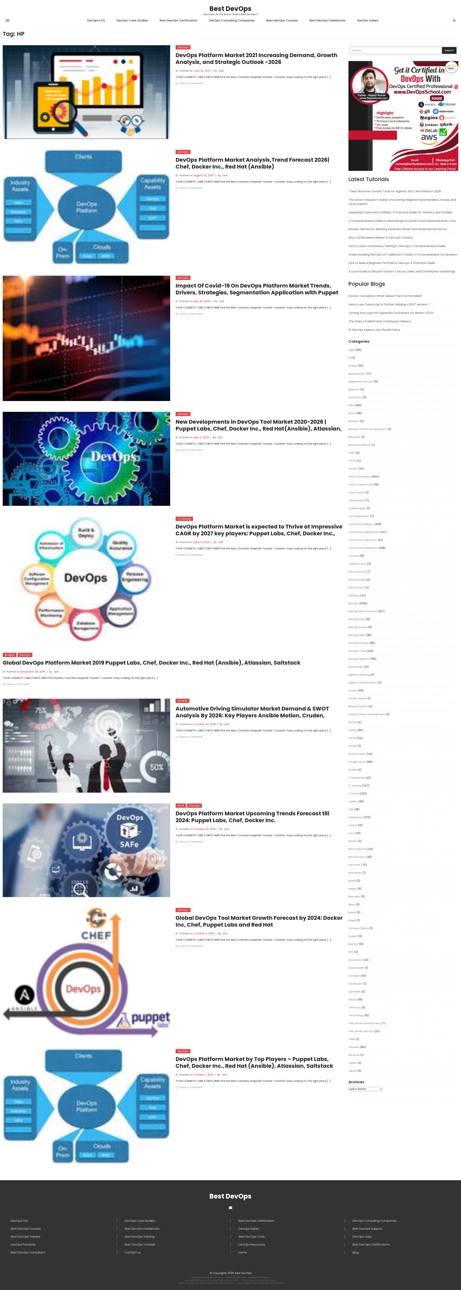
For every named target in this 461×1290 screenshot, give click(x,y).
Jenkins (353, 801)
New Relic (354, 896)
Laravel (352, 825)
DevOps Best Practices (362, 611)
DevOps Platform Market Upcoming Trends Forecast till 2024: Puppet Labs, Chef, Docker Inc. (252, 817)
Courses (353, 556)
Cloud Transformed (360, 484)
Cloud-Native (356, 500)
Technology (355, 1015)
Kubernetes (355, 817)
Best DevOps (230, 8)
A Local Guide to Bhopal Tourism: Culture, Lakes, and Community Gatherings (401, 271)
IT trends (353, 793)
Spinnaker (354, 991)
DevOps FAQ (96, 20)
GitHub (352, 730)
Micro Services (357, 849)
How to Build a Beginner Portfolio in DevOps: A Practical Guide (391, 263)
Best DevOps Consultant (28, 1252)
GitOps (352, 746)
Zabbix (352, 1071)
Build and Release (359, 445)
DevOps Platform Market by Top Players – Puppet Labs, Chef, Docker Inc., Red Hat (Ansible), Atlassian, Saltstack (254, 1062)
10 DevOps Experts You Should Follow (374, 330)
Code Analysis (357, 508)
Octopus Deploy (358, 928)
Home (243, 1252)
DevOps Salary (367, 20)
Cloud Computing (359, 476)
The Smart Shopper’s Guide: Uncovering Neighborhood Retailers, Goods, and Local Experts (402, 202)
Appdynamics (357, 373)
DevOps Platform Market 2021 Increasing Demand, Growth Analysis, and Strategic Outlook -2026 (256, 58)
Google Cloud (357, 762)
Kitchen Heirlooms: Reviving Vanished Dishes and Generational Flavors (397, 229)
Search (449, 50)
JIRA (350, 809)
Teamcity (354, 1007)
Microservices (357, 857)
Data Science (356, 572)
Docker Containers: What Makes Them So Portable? (385, 296)
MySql (352, 881)
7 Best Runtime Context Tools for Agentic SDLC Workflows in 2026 (394, 191)
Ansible (9, 655)
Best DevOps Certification (178, 20)
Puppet (352, 936)
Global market (357, 754)
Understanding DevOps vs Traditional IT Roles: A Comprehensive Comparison (402, 254)
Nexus (352, 912)
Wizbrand (235, 1280)
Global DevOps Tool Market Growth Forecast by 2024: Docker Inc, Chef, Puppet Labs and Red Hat (259, 921)
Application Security (360, 381)
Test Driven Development (364, 1023)
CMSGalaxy (218, 1277)
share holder (356, 968)
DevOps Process (358, 643)
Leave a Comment (191, 83)
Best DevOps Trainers (25, 1237)
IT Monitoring (356, 778)
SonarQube (355, 984)
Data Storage (356, 579)
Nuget (352, 920)
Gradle (352, 770)
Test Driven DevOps (360, 1031)
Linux (351, 833)
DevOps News (357, 635)
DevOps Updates (359, 659)
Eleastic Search (358, 706)
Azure (351, 413)
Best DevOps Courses (282, 20)
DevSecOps (355, 667)
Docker (352, 690)
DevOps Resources (252, 1244)
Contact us (133, 1252)
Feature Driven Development (366, 714)
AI (349, 358)
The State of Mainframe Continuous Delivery (379, 321)
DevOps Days (356, 619)
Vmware (353, 1047)
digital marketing (359, 675)
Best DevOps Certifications (371, 1244)
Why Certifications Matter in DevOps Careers (380, 238)
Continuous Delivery (361, 524)
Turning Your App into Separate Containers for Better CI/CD (390, 313)
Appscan (353, 389)
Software (354, 976)
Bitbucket (354, 437)
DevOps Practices (23, 1244)
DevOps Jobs (362, 1237)
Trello (351, 1039)
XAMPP (352, 1063)
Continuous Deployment (363, 532)
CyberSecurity (357, 564)
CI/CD (352, 461)
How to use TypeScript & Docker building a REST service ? (388, 304)
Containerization (358, 516)
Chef (181, 805)
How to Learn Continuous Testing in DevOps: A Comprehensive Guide (396, 246)
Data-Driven (356, 587)
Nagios (352, 888)
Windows (354, 1055)
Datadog (353, 595)
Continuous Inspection (362, 540)
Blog (356, 1252)
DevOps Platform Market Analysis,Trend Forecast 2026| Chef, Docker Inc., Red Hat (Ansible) (252, 163)
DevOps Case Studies (132, 20)
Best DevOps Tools (252, 1237)
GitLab (352, 738)
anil (221, 71)
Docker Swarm (357, 698)
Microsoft (354, 865)
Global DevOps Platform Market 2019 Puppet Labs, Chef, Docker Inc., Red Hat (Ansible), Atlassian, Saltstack (152, 663)
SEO (350, 952)
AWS (351, 405)
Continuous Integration (363, 548)
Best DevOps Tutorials (140, 1244)
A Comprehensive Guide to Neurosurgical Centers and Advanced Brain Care (402, 221)
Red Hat (353, 944)
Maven (352, 841)
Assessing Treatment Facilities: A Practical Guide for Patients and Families (400, 212)
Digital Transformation (362, 682)
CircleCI (353, 469)
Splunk (352, 999)
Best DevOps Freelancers (327, 20)
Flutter (352, 722)
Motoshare (355, 873)
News (351, 904)
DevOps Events (357, 627)
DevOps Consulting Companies (232, 20)
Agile (351, 350)
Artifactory (355, 397)
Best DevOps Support (367, 1229)
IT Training (184, 519)
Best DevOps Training (140, 1237)
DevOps (183, 47)
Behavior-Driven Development (367, 429)
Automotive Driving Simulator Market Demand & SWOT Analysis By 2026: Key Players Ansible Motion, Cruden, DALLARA (252, 715)
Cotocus (231, 1283)
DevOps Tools (357, 651)
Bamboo (353, 421)
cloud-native (356, 492)
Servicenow (355, 960)
